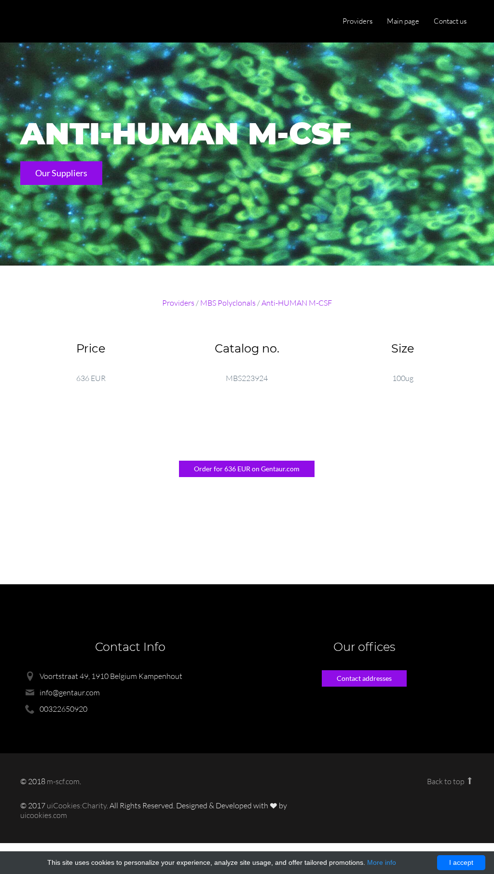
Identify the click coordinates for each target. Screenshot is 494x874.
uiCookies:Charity (77, 805)
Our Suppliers (61, 173)
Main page (403, 21)
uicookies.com (43, 815)
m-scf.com (63, 781)
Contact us (450, 21)
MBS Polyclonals (228, 303)
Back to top (446, 781)
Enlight (66, 22)
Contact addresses (364, 678)
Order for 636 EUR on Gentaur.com (247, 469)
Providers (357, 21)
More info (381, 862)
